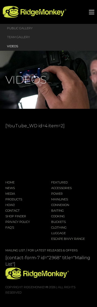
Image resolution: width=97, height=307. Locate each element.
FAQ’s (9, 227)
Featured (59, 182)
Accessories (61, 188)
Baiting (57, 210)
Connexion (60, 205)
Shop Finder (15, 216)
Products (13, 199)
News (10, 188)
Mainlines (59, 199)
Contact (12, 210)
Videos (12, 46)
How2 (10, 205)
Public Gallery (20, 28)
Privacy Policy (17, 222)
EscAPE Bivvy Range (68, 239)
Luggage (58, 233)
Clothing (59, 227)
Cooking (58, 216)
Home (10, 182)
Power (57, 194)
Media (10, 194)
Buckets (58, 222)
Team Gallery (18, 37)
